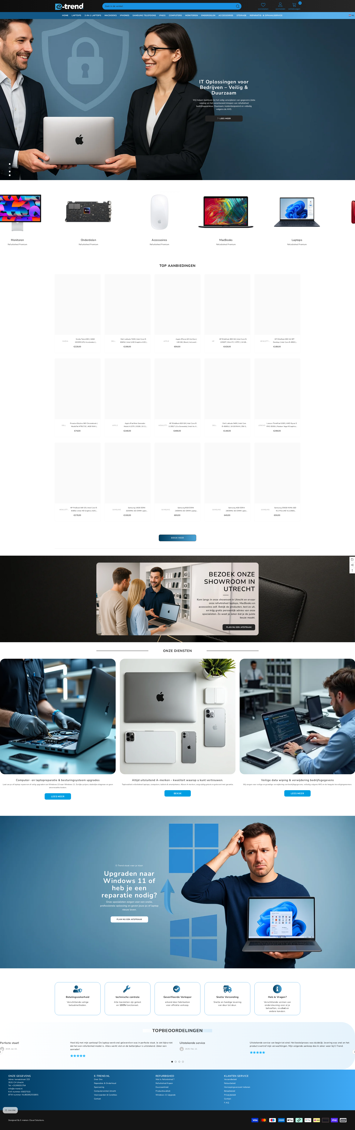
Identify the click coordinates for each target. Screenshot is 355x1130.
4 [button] (10, 175)
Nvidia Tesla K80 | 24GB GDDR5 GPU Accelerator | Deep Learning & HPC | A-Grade (85, 341)
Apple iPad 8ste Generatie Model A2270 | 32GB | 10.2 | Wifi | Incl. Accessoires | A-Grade (135, 425)
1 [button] (10, 164)
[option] (177, 99)
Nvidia (65, 341)
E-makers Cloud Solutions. (32, 1120)
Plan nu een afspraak (129, 919)
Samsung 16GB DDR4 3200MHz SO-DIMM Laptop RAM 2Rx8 (136, 509)
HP (213, 341)
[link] (78, 998)
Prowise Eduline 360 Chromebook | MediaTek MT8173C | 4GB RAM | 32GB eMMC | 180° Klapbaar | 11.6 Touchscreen (83, 425)
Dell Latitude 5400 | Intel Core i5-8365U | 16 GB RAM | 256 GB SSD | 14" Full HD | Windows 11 (234, 425)
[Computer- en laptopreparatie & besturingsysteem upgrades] (58, 716)
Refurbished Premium (91, 244)
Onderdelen (233, 240)
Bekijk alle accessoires (227, 119)
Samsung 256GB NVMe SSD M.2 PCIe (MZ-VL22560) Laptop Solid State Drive (285, 509)
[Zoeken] (171, 6)
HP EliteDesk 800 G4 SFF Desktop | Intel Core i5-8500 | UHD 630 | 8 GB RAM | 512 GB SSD (284, 341)
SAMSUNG (116, 510)
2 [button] (10, 168)
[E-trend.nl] (91, 212)
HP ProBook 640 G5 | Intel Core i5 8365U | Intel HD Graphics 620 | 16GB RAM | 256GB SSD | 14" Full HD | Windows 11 (83, 509)
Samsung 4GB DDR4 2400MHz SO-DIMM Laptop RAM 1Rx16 (236, 509)
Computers (92, 240)
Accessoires (304, 240)
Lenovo (261, 425)
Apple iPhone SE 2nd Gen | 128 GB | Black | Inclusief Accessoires (186, 341)
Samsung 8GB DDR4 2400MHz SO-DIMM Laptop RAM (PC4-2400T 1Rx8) (185, 509)
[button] (30, 99)
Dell (113, 341)
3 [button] (10, 171)
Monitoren (162, 240)
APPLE (166, 341)
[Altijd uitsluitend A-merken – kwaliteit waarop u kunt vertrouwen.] (177, 716)
